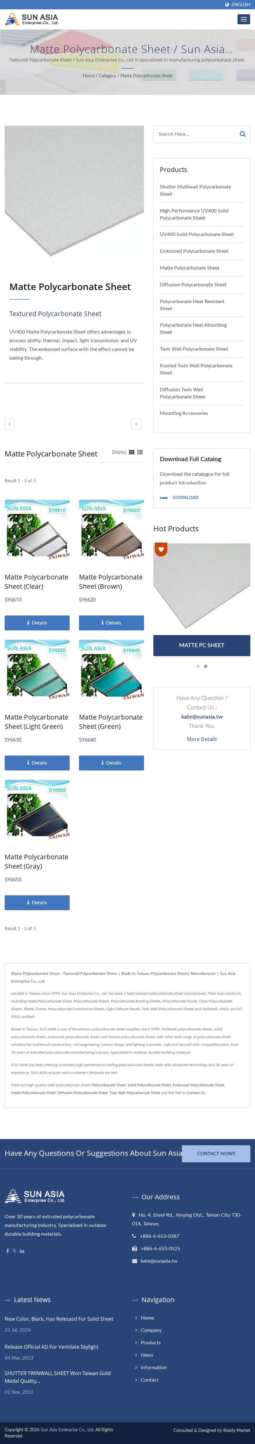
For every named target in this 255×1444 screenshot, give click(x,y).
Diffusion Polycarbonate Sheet (193, 284)
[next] (136, 424)
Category (107, 76)
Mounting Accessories (184, 413)
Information (154, 1367)
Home (89, 76)
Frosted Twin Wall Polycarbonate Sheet (196, 369)
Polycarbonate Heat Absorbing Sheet (193, 329)
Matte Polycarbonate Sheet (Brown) (111, 582)
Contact (150, 1380)
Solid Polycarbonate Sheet (149, 1085)
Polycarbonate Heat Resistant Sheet (192, 305)
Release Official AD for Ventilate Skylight (52, 1346)
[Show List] (140, 452)
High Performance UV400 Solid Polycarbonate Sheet (194, 214)
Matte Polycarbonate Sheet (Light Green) (36, 722)
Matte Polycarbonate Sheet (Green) (111, 722)
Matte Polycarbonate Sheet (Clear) (36, 582)
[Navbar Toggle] (243, 19)
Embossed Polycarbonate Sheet (194, 251)
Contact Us (196, 1093)
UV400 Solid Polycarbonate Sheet (197, 234)
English (241, 4)
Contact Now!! (216, 1153)
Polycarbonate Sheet (109, 1085)
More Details (202, 739)
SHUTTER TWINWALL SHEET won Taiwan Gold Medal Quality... (58, 1377)
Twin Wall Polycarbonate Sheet (194, 349)
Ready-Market (236, 1430)
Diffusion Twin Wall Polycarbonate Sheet (182, 393)
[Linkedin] (22, 1251)
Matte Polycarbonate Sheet (146, 76)
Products (151, 1342)
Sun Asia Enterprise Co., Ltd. (67, 1430)
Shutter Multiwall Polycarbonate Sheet (195, 190)
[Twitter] (14, 1251)
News (147, 1355)
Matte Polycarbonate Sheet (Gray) (36, 861)
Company (151, 1330)
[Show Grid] (132, 452)
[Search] (243, 134)
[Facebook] (7, 1251)
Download (184, 497)
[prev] (10, 424)
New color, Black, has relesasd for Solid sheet (59, 1318)
